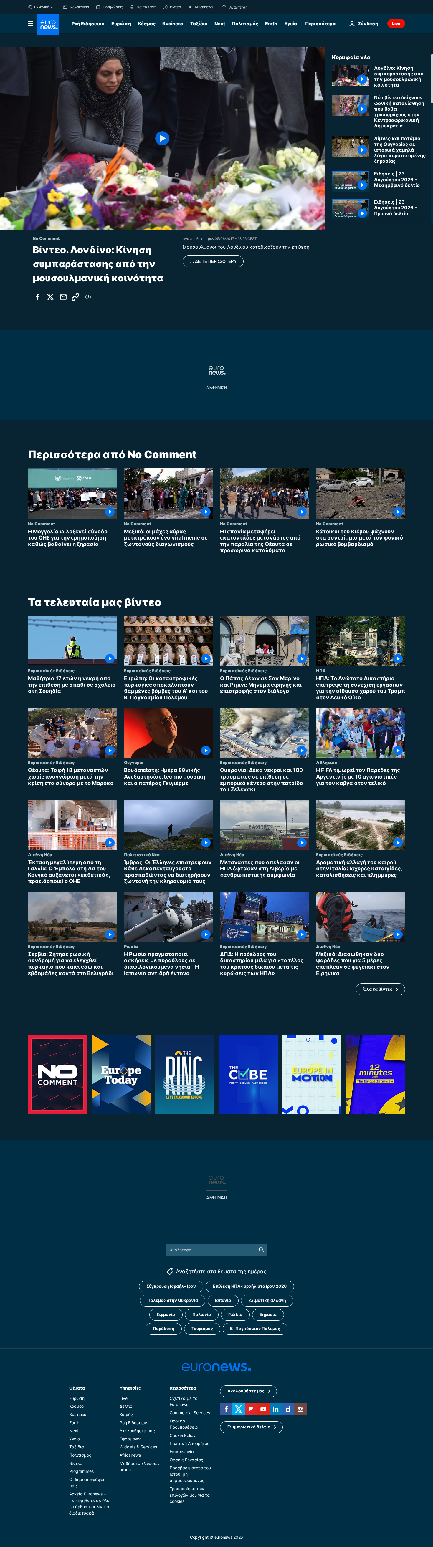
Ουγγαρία (133, 762)
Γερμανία (166, 1314)
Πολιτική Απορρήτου (189, 1443)
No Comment (41, 523)
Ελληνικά (41, 7)
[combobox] (254, 7)
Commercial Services (190, 1412)
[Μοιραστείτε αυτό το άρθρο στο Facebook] (37, 297)
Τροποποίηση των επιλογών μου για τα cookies (190, 1495)
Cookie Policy (183, 1435)
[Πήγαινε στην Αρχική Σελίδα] (48, 24)
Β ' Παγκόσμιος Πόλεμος (255, 1328)
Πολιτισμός (245, 23)
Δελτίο (126, 1406)
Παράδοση (163, 1328)
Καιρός (126, 1414)
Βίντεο (75, 1462)
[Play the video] (162, 138)
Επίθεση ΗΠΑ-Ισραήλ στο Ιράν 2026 (250, 1286)
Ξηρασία (268, 1314)
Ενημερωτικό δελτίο (248, 1426)
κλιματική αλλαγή (267, 1300)
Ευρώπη (121, 23)
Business (172, 23)
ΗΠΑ (321, 670)
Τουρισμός (202, 1328)
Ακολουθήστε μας (137, 1430)
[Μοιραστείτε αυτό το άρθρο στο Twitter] (50, 297)
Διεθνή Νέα (40, 854)
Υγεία (290, 23)
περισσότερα (183, 1387)
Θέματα (77, 1387)
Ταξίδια (198, 23)
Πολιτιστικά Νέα (142, 854)
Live (396, 23)
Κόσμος (146, 23)
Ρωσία (131, 946)
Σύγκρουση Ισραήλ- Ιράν (171, 1286)
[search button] (224, 7)
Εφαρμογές (131, 1438)
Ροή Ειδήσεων (88, 23)
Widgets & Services (138, 1446)
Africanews (130, 1455)
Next (219, 23)
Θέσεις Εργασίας (186, 1459)
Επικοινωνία (182, 1451)
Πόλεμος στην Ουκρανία (172, 1300)
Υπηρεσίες (130, 1387)
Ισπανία (223, 1300)
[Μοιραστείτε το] (63, 297)
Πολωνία (201, 1314)
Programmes (81, 1471)
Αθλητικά (326, 762)
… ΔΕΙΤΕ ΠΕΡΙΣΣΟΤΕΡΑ (213, 261)
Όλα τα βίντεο (378, 989)
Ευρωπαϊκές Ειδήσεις (51, 670)
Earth (271, 23)
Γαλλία (235, 1314)
